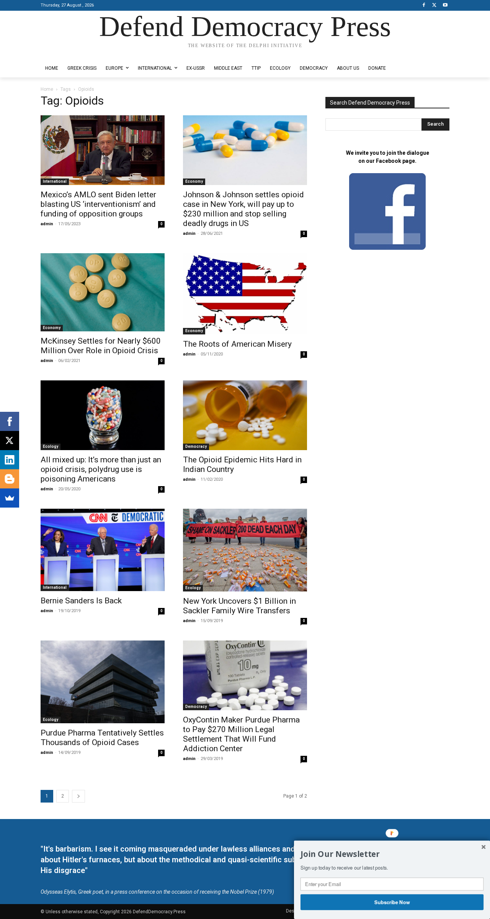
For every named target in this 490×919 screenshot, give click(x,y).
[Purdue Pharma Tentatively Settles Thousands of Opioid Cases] (103, 682)
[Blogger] (9, 478)
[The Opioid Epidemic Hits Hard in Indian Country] (245, 415)
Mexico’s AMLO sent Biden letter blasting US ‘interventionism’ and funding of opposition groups (98, 204)
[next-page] (78, 796)
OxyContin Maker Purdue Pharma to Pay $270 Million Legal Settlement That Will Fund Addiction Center (241, 734)
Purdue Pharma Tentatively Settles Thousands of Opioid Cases (102, 737)
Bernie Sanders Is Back (81, 600)
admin (47, 223)
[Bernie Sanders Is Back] (103, 550)
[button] (392, 854)
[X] (434, 5)
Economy (194, 181)
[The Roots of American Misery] (245, 294)
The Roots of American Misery (237, 344)
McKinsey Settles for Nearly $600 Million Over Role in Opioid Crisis (101, 345)
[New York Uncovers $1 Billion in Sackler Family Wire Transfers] (245, 550)
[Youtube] (445, 5)
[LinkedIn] (9, 459)
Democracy (196, 446)
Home (47, 89)
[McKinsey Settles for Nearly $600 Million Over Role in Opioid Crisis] (103, 292)
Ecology (50, 446)
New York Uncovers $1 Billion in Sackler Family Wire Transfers (239, 605)
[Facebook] (424, 5)
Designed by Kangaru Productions (70, 53)
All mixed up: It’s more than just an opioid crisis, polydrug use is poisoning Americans (101, 469)
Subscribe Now (392, 901)
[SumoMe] (9, 498)
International (55, 181)
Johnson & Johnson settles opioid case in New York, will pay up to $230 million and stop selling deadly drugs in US (243, 209)
